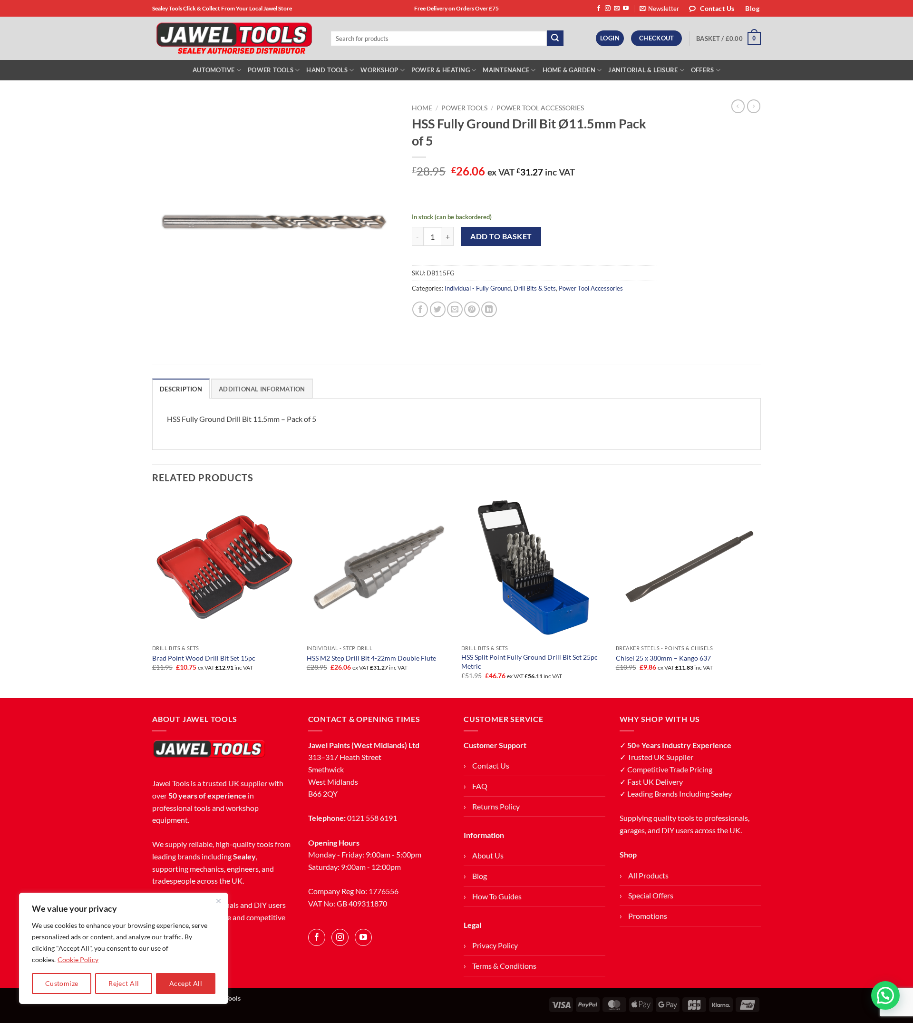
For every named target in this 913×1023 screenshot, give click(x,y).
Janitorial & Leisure (643, 70)
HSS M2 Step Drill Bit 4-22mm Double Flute (371, 658)
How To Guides (497, 896)
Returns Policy (496, 806)
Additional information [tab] (262, 389)
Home (422, 108)
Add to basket (501, 236)
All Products (648, 875)
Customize (61, 983)
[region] (123, 948)
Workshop (379, 70)
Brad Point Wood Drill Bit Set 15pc (203, 658)
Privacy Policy (495, 945)
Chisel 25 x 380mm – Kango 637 (663, 658)
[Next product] (738, 106)
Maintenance (506, 70)
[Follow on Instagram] (608, 8)
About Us (488, 855)
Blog (479, 875)
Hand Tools (327, 70)
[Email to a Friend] (455, 309)
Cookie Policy (78, 959)
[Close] (218, 900)
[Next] (760, 595)
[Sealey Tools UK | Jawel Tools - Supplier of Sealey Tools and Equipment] (234, 38)
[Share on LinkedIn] (489, 309)
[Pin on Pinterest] (472, 309)
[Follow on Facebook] (599, 8)
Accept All (185, 983)
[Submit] (555, 38)
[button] (659, 8)
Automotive (214, 70)
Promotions (647, 915)
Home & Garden (569, 70)
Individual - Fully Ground (478, 288)
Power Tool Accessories (540, 108)
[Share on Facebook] (420, 309)
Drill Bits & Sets (535, 288)
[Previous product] (753, 106)
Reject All (123, 983)
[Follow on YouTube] (626, 8)
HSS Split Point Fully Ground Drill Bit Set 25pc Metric (529, 661)
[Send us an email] (617, 8)
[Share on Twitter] (438, 309)
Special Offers (650, 895)
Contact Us (490, 765)
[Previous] (153, 595)
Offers (702, 70)
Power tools (464, 108)
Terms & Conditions (504, 965)
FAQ (479, 785)
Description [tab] (181, 389)
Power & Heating (440, 70)
